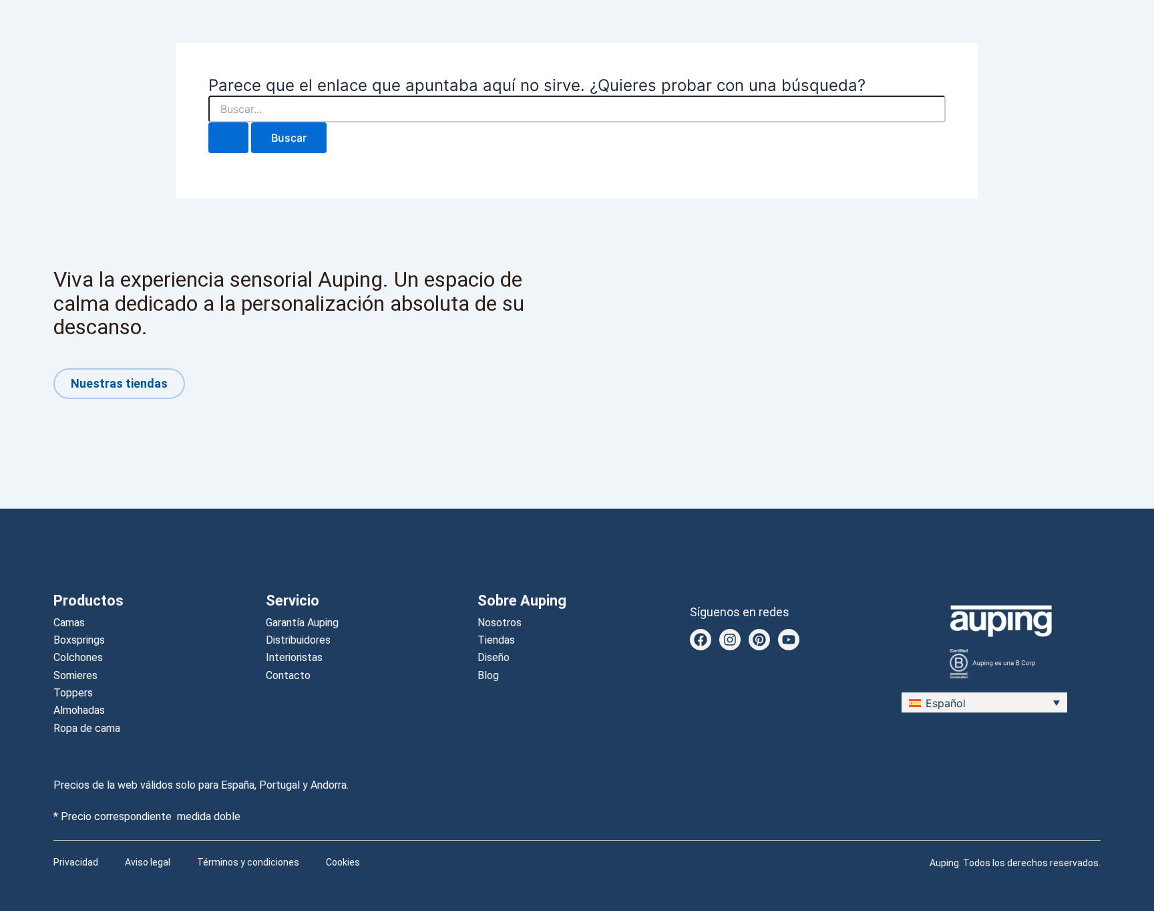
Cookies (343, 862)
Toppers (73, 692)
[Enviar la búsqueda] (228, 137)
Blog (488, 675)
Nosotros (499, 622)
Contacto (288, 675)
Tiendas (496, 640)
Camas (69, 622)
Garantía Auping (302, 622)
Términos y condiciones (248, 862)
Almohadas (79, 710)
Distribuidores (298, 640)
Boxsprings (79, 640)
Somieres (75, 675)
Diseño (493, 657)
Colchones (78, 657)
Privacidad (75, 862)
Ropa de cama (86, 728)
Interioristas (294, 657)
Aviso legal (147, 862)
